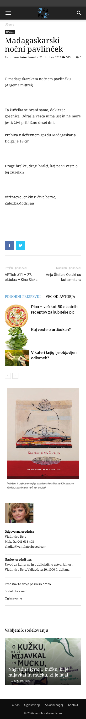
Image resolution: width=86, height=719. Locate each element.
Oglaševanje (13, 598)
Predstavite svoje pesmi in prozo (28, 584)
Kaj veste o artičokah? (51, 329)
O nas (16, 705)
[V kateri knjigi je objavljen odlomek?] (17, 358)
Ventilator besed (25, 57)
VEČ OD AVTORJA (60, 296)
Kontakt (73, 705)
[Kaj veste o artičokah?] (17, 339)
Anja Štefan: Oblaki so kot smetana (63, 277)
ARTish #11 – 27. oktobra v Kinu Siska (21, 277)
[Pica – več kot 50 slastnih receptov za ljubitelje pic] (17, 316)
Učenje (9, 24)
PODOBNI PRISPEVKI (23, 296)
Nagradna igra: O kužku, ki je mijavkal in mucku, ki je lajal (38, 672)
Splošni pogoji (54, 705)
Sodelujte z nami (16, 591)
